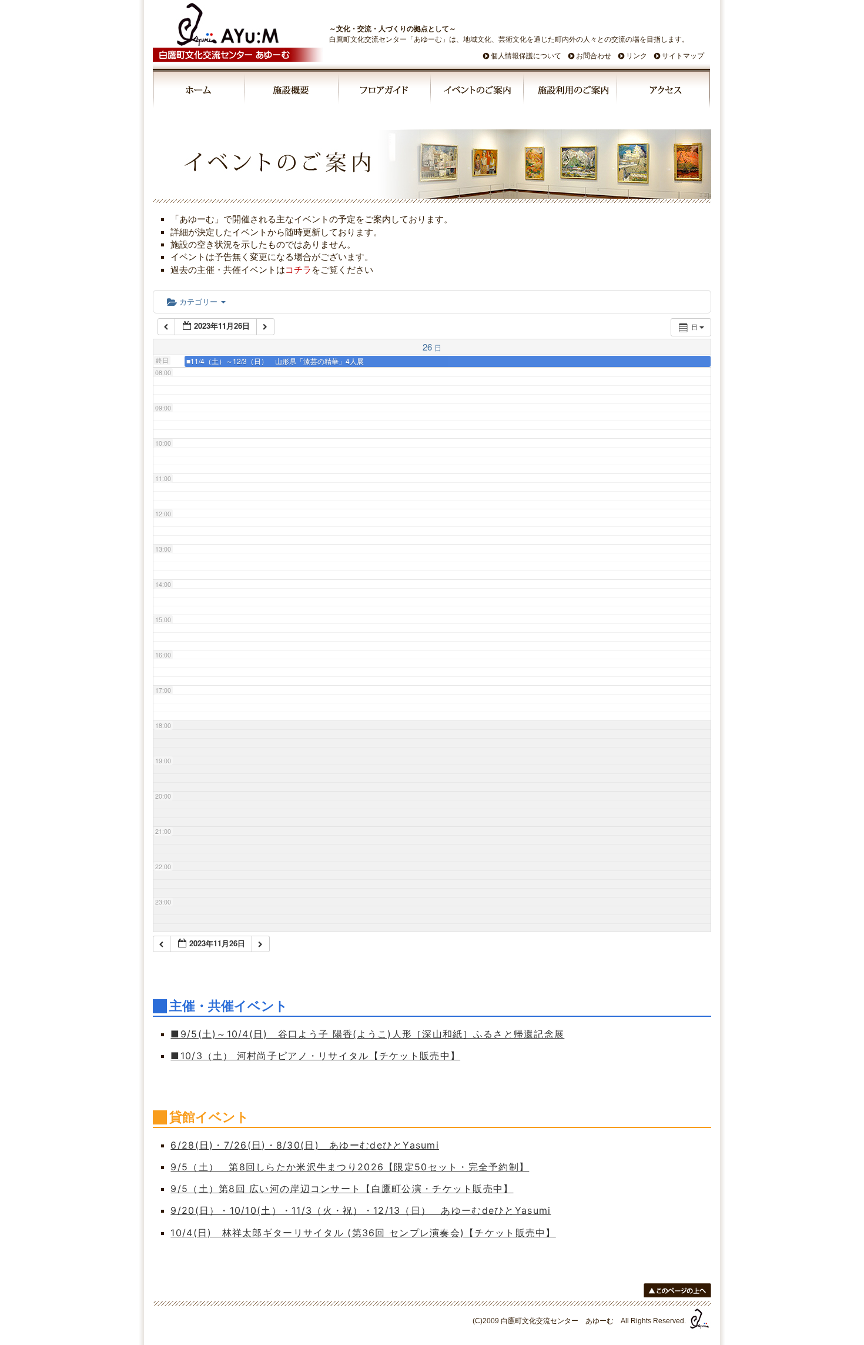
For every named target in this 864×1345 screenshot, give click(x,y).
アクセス (663, 91)
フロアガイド (385, 91)
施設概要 (292, 91)
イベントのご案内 (477, 91)
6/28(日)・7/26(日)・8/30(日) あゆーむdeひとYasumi (304, 1145)
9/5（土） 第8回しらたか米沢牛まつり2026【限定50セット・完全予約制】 (349, 1167)
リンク (636, 56)
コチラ (298, 270)
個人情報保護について (526, 56)
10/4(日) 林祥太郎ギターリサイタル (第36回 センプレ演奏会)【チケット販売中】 (362, 1233)
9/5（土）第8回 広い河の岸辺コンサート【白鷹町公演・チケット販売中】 (341, 1188)
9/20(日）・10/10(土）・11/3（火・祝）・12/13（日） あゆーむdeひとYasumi (360, 1210)
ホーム (199, 91)
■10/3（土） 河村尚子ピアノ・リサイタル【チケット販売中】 (315, 1056)
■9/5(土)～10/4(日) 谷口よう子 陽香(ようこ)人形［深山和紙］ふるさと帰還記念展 (367, 1034)
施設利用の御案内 (571, 91)
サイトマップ (683, 56)
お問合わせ (593, 56)
